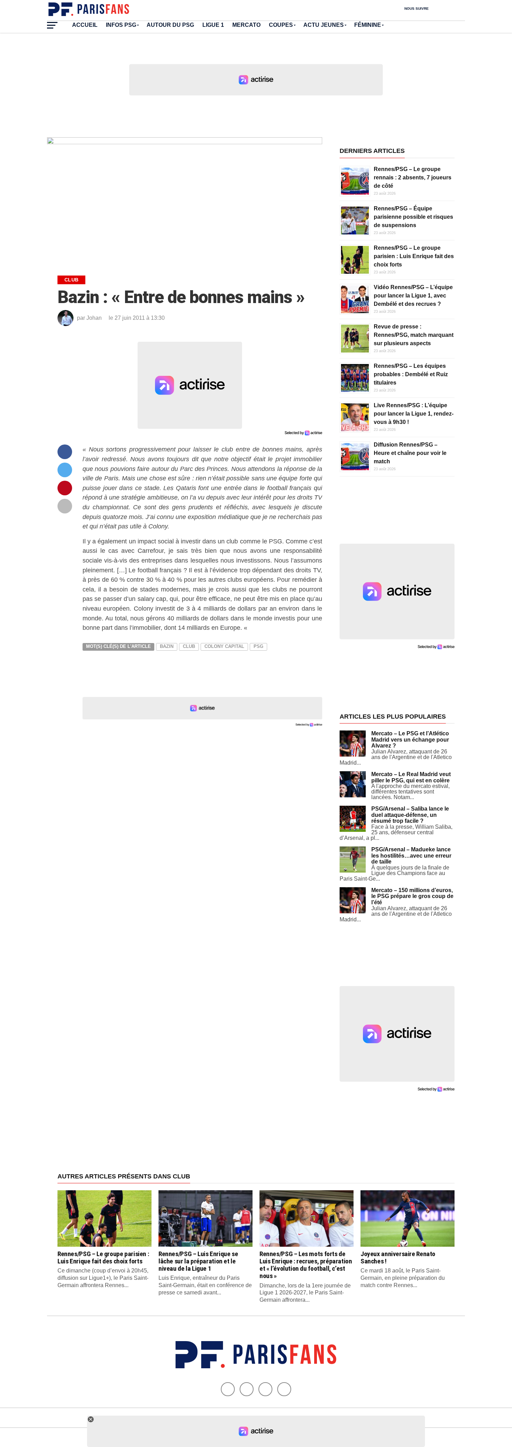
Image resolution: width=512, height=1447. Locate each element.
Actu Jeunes (323, 25)
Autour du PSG (170, 25)
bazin (166, 646)
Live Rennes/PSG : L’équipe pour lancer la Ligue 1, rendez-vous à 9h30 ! (413, 413)
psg (258, 646)
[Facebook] (228, 1389)
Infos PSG (121, 25)
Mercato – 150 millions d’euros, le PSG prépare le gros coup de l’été (412, 896)
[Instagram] (284, 1389)
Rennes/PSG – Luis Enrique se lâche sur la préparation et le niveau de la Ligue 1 (198, 1261)
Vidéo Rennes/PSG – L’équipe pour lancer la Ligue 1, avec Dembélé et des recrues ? (413, 295)
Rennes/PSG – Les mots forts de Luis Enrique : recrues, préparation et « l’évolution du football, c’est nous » (305, 1265)
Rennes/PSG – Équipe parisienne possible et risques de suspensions (413, 217)
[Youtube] (265, 1389)
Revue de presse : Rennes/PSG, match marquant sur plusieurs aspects (413, 335)
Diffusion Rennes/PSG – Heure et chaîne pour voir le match (410, 453)
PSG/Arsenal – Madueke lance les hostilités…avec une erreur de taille (411, 855)
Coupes (281, 25)
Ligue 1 (213, 25)
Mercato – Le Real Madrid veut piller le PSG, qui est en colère (411, 777)
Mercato (246, 25)
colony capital (224, 646)
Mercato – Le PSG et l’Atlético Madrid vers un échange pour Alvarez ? (410, 739)
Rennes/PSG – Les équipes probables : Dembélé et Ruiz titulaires (411, 374)
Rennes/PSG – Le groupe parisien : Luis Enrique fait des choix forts (414, 256)
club (189, 646)
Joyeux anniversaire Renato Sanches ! (397, 1257)
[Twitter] (247, 1389)
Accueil (85, 25)
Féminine (367, 25)
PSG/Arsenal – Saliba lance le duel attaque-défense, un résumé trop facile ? (410, 815)
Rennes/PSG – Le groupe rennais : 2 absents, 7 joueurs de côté (412, 177)
